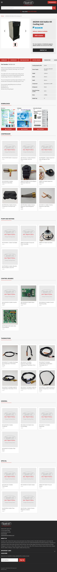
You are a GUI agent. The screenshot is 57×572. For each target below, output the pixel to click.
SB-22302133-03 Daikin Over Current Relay (27, 425)
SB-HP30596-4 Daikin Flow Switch (8, 509)
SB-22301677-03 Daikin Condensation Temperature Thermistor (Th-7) (45, 363)
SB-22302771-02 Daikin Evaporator (44, 425)
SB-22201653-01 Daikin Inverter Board (9, 303)
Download (9, 129)
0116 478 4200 (48, 45)
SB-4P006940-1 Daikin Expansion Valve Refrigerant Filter (46, 158)
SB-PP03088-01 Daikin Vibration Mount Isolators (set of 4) (9, 266)
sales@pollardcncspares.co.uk (7, 535)
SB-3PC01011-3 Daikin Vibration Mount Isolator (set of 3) (28, 158)
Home (2, 16)
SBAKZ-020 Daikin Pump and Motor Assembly (27, 243)
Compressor (13, 60)
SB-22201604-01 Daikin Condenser (7, 425)
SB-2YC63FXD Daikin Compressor (10, 158)
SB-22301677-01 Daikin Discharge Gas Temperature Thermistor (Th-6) (10, 363)
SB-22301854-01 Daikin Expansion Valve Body (7, 182)
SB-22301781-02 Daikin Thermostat (7, 485)
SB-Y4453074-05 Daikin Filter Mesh (8, 449)
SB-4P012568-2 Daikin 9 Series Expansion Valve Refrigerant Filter (28, 206)
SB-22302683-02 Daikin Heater (28, 485)
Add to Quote (39, 35)
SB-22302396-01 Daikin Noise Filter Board (27, 303)
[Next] (25, 31)
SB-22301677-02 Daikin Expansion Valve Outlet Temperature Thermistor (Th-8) (28, 363)
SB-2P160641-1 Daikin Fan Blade (9, 242)
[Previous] (4, 31)
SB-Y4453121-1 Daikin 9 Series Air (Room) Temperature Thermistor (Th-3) (47, 388)
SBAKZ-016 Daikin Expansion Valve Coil (46, 182)
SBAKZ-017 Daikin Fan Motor (45, 242)
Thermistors (47, 60)
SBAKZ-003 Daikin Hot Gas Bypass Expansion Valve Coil (28, 182)
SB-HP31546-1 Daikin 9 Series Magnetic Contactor (27, 509)
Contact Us (43, 50)
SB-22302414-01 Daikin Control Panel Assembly (46, 303)
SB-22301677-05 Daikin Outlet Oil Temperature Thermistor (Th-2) (28, 387)
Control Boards (36, 60)
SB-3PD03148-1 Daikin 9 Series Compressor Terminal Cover (9, 205)
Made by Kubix (4, 569)
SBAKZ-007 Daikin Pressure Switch (45, 485)
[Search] (54, 8)
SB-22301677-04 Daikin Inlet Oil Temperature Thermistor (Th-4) (9, 387)
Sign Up (22, 560)
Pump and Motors (24, 60)
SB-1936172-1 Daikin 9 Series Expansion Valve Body (46, 205)
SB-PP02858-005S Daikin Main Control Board (9, 326)
